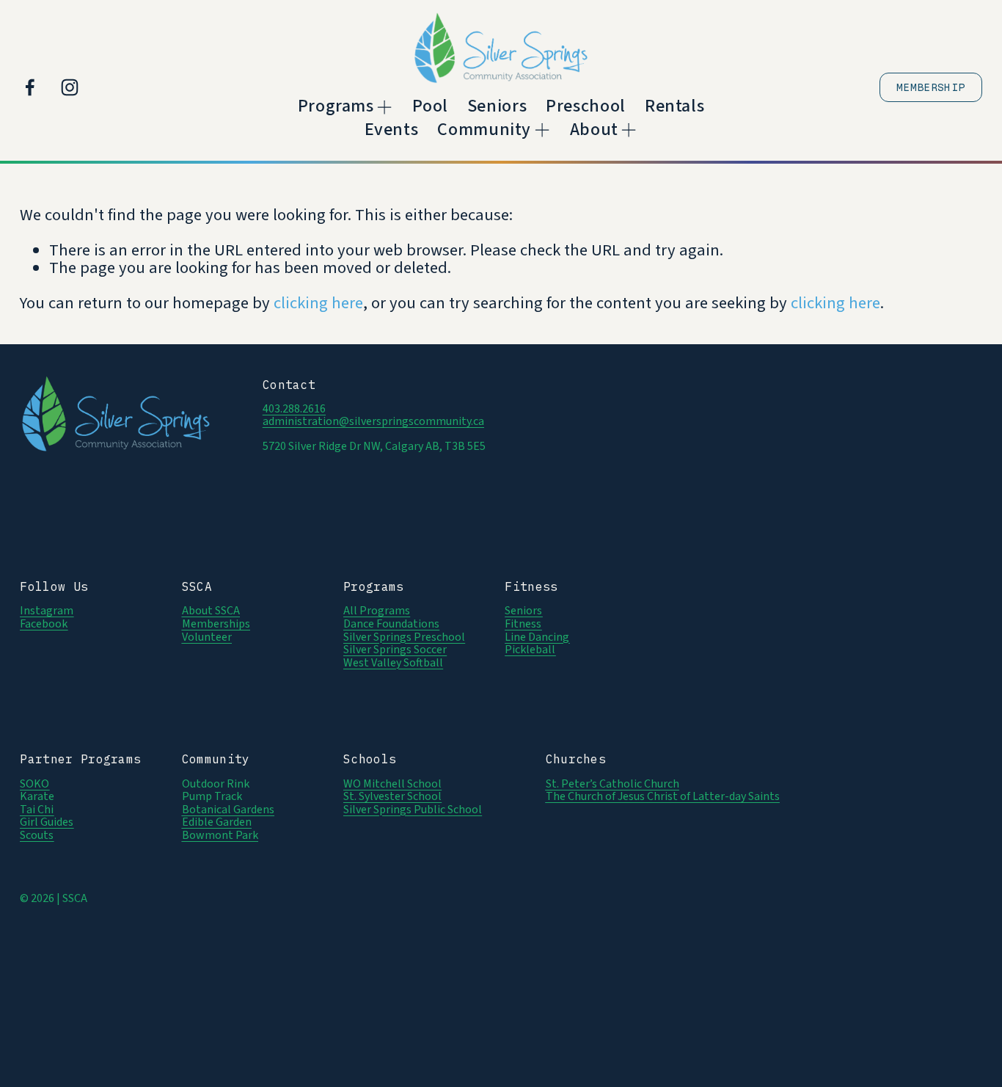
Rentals (674, 106)
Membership (930, 87)
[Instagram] (69, 87)
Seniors (497, 106)
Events (392, 129)
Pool (430, 106)
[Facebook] (30, 87)
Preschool (586, 106)
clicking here (318, 303)
